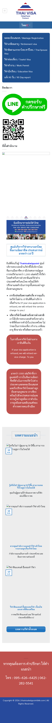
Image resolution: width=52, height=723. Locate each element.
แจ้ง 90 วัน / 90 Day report (17, 77)
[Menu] (4, 10)
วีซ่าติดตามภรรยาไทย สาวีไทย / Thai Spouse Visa (25, 51)
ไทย (24, 25)
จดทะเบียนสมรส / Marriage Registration (24, 37)
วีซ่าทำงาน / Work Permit (16, 65)
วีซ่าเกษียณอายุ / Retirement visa (20, 43)
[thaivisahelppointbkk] (26, 11)
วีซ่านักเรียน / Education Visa (18, 71)
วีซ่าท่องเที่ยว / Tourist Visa (17, 59)
